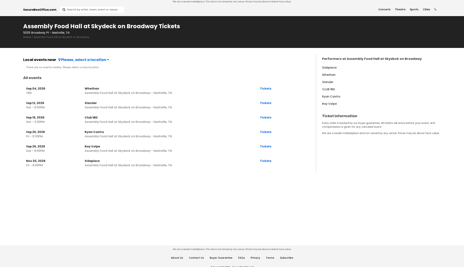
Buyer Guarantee (221, 258)
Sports (414, 9)
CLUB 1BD (328, 89)
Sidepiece (329, 67)
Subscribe (286, 258)
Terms (270, 258)
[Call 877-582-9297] (435, 9)
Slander (327, 82)
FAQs (241, 258)
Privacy (255, 258)
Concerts (384, 9)
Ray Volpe (329, 104)
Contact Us (196, 258)
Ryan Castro (331, 96)
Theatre (400, 9)
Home (27, 37)
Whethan (328, 75)
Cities (426, 9)
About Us (177, 258)
